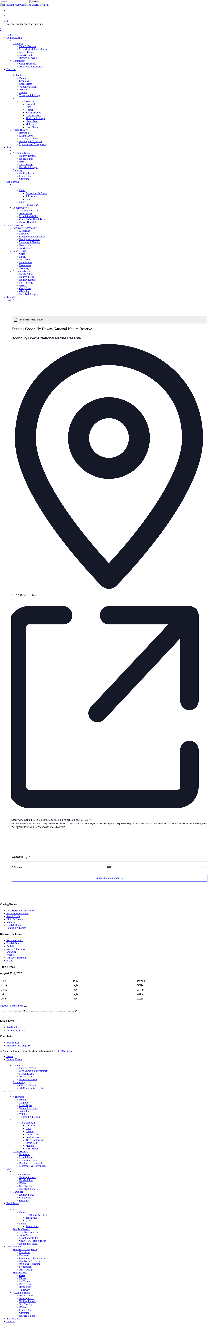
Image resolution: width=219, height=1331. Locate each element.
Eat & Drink (12, 1203)
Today (109, 867)
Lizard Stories (26, 1157)
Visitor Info (18, 1096)
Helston (30, 1131)
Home (9, 1056)
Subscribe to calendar (108, 877)
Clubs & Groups (14, 919)
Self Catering (26, 1186)
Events (17, 329)
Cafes (28, 1220)
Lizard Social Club (28, 1238)
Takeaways (31, 1217)
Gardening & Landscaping (32, 1258)
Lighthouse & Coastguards (32, 1166)
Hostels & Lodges (28, 1189)
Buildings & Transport (30, 1163)
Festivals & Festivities (17, 913)
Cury (28, 1128)
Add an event (13, 1042)
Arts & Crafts (13, 916)
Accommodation (14, 940)
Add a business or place (18, 1045)
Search (35, 1)
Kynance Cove (33, 1134)
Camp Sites (25, 1197)
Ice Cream (24, 1281)
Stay (8, 1168)
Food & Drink (13, 925)
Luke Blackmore (63, 1051)
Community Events (16, 927)
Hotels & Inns (26, 1180)
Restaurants (25, 1287)
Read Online (12, 1027)
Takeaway (24, 1289)
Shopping (11, 952)
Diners (22, 1278)
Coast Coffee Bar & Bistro (32, 1240)
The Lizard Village (35, 1140)
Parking (23, 1099)
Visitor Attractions (15, 949)
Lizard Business (14, 1246)
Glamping (24, 1200)
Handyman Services (29, 1261)
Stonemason (25, 1266)
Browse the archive (16, 1030)
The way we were (28, 1160)
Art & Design (26, 1269)
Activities (11, 946)
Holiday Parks (26, 1194)
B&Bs (22, 1183)
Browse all (24, 1154)
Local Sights (25, 1105)
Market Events (26, 1073)
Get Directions (30, 595)
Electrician (24, 1252)
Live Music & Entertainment (20, 910)
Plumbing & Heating (29, 1263)
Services (10, 960)
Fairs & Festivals (27, 1068)
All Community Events (31, 1088)
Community (19, 1082)
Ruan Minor (32, 1148)
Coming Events (14, 1059)
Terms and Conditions (67, 1011)
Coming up (18, 1065)
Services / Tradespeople (25, 1249)
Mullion (30, 1145)
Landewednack (33, 1137)
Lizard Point (32, 1142)
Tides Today (17, 1011)
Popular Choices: (21, 1229)
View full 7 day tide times (11, 1006)
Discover (11, 1091)
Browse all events (28, 1079)
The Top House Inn (29, 1232)
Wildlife (10, 954)
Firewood (24, 1255)
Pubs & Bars (32, 1226)
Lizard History (20, 1151)
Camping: (18, 1191)
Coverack (30, 1125)
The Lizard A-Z (27, 1122)
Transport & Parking (16, 957)
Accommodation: (21, 1174)
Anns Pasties (25, 1235)
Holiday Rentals (27, 1177)
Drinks (22, 1223)
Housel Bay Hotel (28, 1243)
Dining (22, 1212)
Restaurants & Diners (36, 1215)
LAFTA (10, 1321)
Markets (10, 922)
